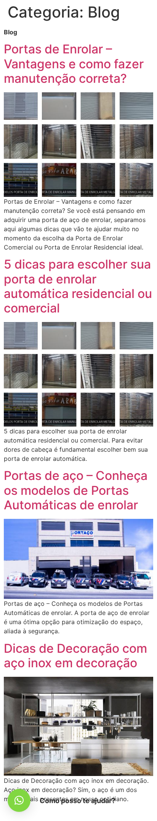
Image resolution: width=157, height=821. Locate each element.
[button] (19, 800)
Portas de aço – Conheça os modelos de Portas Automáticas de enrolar (75, 490)
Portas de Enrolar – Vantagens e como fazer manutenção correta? (74, 64)
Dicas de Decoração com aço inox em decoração (75, 655)
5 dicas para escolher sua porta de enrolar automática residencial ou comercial (78, 286)
